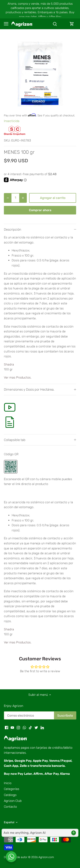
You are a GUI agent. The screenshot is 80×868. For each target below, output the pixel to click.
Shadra (9, 364)
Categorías (11, 789)
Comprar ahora (40, 210)
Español (9, 822)
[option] (40, 73)
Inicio (7, 783)
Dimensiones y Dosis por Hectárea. (29, 389)
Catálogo (10, 795)
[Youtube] (12, 727)
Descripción (12, 229)
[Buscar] (54, 23)
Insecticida (11, 121)
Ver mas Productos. (17, 377)
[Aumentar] (23, 198)
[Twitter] (36, 727)
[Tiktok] (30, 727)
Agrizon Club (13, 801)
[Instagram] (18, 727)
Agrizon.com (46, 857)
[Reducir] (7, 198)
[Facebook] (6, 727)
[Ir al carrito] (72, 23)
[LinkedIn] (42, 727)
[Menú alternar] (6, 23)
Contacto (10, 806)
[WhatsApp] (24, 727)
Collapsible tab (14, 440)
